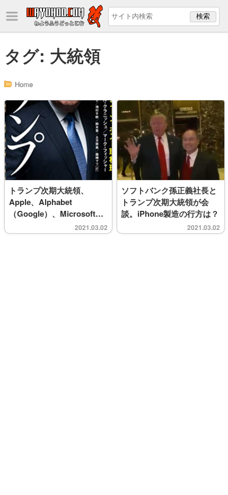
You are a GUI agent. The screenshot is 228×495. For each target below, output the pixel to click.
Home (24, 84)
